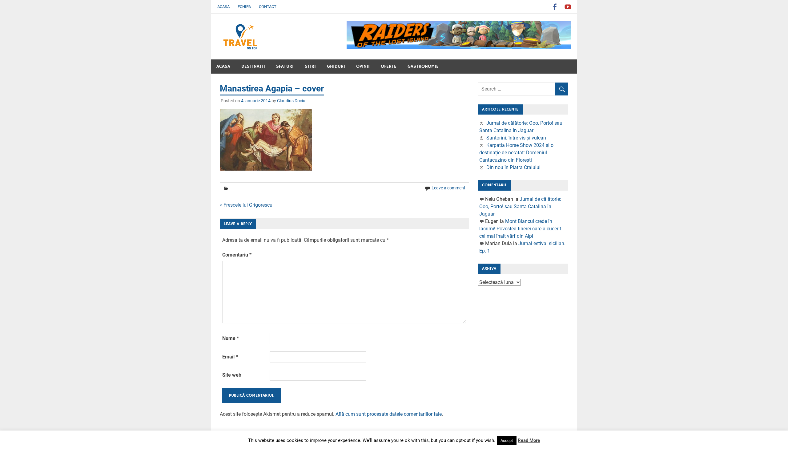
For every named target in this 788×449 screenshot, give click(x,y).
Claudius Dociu (291, 100)
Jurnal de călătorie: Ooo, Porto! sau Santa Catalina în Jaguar (520, 206)
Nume (230, 338)
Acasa (223, 6)
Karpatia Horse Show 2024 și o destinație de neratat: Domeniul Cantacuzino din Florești (516, 152)
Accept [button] (507, 440)
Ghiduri (336, 66)
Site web (231, 375)
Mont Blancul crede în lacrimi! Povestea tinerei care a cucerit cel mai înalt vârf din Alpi (520, 228)
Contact (267, 6)
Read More (529, 440)
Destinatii (253, 66)
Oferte (388, 66)
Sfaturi (285, 66)
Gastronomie (423, 66)
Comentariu (236, 255)
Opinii (363, 66)
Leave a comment (448, 187)
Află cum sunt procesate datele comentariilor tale (389, 414)
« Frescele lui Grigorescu (246, 205)
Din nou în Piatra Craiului (513, 167)
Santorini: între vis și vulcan (516, 138)
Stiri (310, 66)
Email (230, 357)
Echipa (244, 6)
